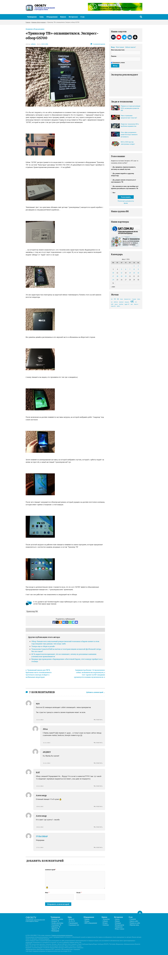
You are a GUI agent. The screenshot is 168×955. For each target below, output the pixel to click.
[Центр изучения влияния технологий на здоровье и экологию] (115, 10)
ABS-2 (118, 306)
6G (111, 299)
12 (121, 273)
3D (136, 302)
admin (33, 44)
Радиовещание (73, 923)
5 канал (134, 299)
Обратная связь (134, 925)
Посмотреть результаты (126, 201)
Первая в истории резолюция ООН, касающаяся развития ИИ (130, 108)
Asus (121, 299)
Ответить (98, 719)
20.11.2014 (44, 44)
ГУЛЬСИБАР (42, 836)
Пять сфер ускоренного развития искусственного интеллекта (129, 134)
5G (115, 299)
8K (118, 299)
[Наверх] (139, 913)
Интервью (118, 923)
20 (125, 276)
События (105, 921)
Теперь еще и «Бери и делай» (43, 646)
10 (113, 273)
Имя (47, 892)
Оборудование (52, 17)
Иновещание (55, 931)
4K (132, 301)
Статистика (106, 925)
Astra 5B (113, 306)
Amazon (127, 302)
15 (134, 273)
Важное (63, 17)
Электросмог (119, 927)
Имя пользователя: (118, 50)
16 (138, 273)
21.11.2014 (39, 719)
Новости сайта (134, 921)
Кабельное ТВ (56, 927)
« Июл (113, 287)
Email (79, 892)
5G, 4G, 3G (72, 921)
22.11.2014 (39, 786)
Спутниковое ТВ (56, 925)
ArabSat (121, 304)
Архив (126, 203)
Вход (113, 47)
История (105, 923)
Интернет (71, 919)
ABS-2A (116, 302)
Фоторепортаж (119, 925)
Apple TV (127, 304)
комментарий (50, 869)
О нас (82, 17)
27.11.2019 (39, 847)
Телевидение (32, 17)
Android (121, 302)
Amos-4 (136, 304)
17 (113, 276)
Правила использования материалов (61, 935)
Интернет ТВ (55, 921)
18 (117, 276)
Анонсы (117, 919)
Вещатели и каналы (57, 919)
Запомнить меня (119, 62)
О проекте (133, 919)
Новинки (86, 919)
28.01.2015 (39, 806)
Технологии (106, 919)
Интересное (73, 17)
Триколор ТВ (32, 611)
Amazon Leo (127, 299)
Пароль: (114, 56)
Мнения (117, 921)
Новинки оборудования (35, 29)
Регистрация (120, 47)
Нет (114, 193)
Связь (41, 17)
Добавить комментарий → (95, 692)
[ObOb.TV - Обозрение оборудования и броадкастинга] (40, 7)
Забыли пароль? (130, 47)
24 (113, 280)
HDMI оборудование (90, 923)
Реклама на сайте (135, 923)
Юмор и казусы (119, 929)
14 (130, 273)
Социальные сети (74, 925)
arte (132, 304)
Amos (116, 304)
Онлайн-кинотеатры (57, 923)
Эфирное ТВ (55, 929)
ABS (112, 304)
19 (121, 276)
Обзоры (86, 921)
